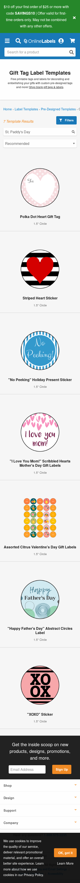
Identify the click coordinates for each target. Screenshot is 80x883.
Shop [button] (8, 785)
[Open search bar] (18, 40)
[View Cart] (72, 41)
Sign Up (62, 769)
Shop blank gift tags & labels (46, 87)
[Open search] (72, 52)
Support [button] (10, 810)
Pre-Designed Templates (58, 109)
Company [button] (11, 822)
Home (7, 109)
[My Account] (60, 40)
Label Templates (26, 109)
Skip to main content (16, 22)
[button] (7, 40)
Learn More (65, 863)
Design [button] (9, 798)
